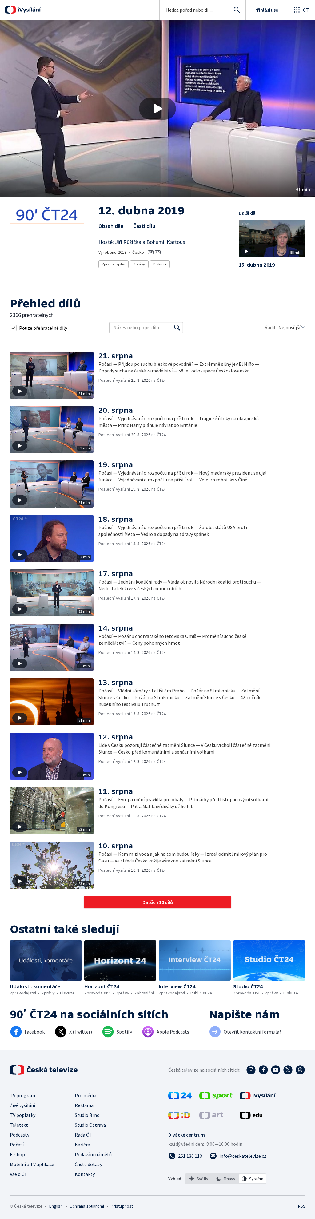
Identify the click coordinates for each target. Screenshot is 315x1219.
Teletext (19, 1125)
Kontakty (85, 1174)
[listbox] (225, 1178)
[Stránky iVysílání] (258, 1097)
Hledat (236, 9)
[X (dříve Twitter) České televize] (288, 1070)
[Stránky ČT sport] (216, 1097)
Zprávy (139, 264)
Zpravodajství (113, 264)
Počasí (17, 1144)
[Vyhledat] (177, 327)
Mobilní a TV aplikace (32, 1164)
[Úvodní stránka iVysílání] (28, 10)
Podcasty (19, 1135)
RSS (301, 1206)
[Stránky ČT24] (180, 1097)
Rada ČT (83, 1135)
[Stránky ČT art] (211, 1117)
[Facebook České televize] (263, 1070)
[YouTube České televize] (276, 1070)
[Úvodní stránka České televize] (44, 1070)
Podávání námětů (93, 1154)
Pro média (85, 1095)
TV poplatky (22, 1115)
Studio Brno (87, 1115)
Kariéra (82, 1144)
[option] (198, 1178)
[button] (157, 108)
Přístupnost (122, 1206)
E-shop (17, 1154)
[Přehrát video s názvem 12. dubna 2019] (157, 109)
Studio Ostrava (90, 1125)
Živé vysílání (22, 1105)
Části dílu (144, 225)
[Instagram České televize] (251, 1070)
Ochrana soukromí (87, 1206)
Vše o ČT (18, 1174)
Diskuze (160, 264)
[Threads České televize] (300, 1070)
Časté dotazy (88, 1164)
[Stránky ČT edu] (251, 1117)
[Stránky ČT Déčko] (179, 1117)
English (55, 1206)
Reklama (84, 1105)
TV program (22, 1095)
